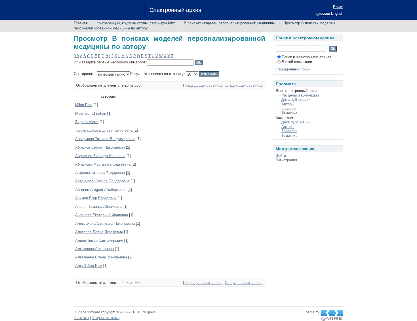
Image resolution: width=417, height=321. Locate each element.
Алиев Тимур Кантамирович (99, 240)
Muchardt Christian (90, 113)
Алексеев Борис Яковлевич (99, 232)
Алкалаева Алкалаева (94, 249)
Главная (81, 23)
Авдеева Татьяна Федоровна (100, 172)
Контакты (81, 318)
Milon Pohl (83, 105)
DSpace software (87, 312)
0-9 (76, 56)
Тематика (289, 113)
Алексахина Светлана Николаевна (105, 223)
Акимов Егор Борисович (96, 198)
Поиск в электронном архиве (306, 57)
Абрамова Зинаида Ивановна (100, 156)
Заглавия (289, 108)
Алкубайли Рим (88, 266)
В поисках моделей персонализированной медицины (229, 23)
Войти (338, 7)
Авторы (287, 104)
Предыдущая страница (202, 85)
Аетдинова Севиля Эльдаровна (102, 181)
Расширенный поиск (293, 69)
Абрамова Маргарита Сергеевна (102, 164)
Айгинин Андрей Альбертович (101, 189)
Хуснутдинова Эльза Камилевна (103, 130)
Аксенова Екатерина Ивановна (101, 215)
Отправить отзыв (105, 318)
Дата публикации (295, 99)
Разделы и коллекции (300, 95)
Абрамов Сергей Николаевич (100, 147)
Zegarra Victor (86, 122)
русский (323, 13)
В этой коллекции (297, 62)
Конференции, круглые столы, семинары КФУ (135, 23)
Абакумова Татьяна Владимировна (105, 139)
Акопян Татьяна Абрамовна (98, 206)
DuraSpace (147, 312)
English (337, 13)
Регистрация (286, 160)
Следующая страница (243, 85)
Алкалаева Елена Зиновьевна (101, 257)
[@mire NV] (332, 315)
